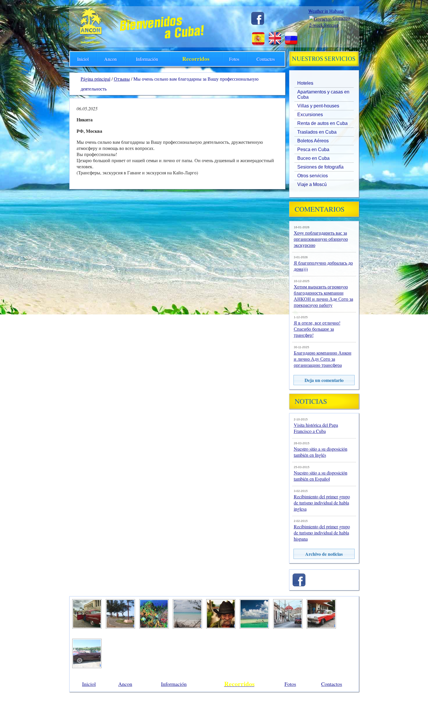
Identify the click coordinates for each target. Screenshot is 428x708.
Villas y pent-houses (318, 105)
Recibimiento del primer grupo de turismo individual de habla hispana (322, 532)
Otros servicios (312, 175)
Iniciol (83, 59)
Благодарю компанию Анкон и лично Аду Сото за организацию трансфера (322, 359)
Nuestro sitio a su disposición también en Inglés (320, 452)
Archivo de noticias (324, 554)
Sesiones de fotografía (320, 166)
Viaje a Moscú (312, 184)
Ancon (110, 59)
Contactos (266, 59)
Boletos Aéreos (313, 140)
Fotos (234, 59)
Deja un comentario (324, 380)
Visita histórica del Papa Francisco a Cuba (316, 428)
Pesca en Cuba (313, 149)
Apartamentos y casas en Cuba (323, 94)
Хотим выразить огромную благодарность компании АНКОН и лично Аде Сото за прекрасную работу (323, 296)
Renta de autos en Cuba (322, 123)
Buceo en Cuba (313, 158)
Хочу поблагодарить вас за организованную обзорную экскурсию (321, 239)
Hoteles (305, 83)
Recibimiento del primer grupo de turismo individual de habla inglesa (322, 502)
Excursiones (310, 114)
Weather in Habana (326, 11)
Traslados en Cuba (317, 132)
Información (147, 59)
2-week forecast (323, 25)
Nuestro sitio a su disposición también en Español (320, 476)
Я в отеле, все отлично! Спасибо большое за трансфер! (317, 329)
